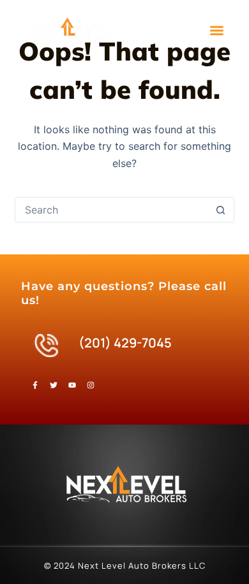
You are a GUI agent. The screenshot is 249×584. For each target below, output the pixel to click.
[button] (217, 30)
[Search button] (221, 210)
